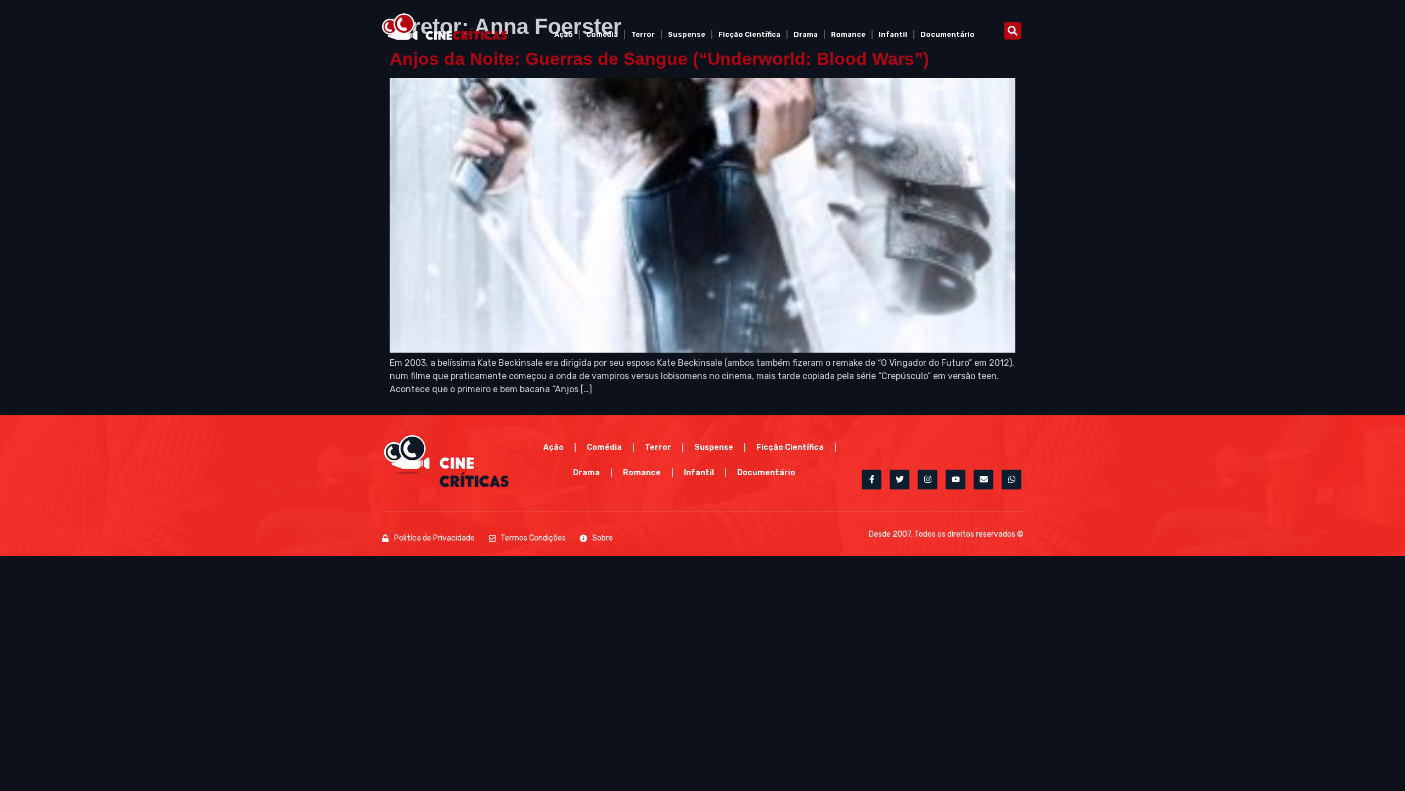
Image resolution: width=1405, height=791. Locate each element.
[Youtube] (955, 479)
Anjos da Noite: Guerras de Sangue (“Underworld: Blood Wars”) (659, 59)
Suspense (686, 34)
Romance (848, 34)
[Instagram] (927, 479)
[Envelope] (983, 479)
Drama (806, 34)
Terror (643, 34)
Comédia (602, 34)
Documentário (947, 34)
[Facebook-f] (871, 479)
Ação (563, 34)
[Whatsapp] (1011, 479)
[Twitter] (899, 479)
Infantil (893, 34)
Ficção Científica (749, 34)
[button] (1012, 31)
